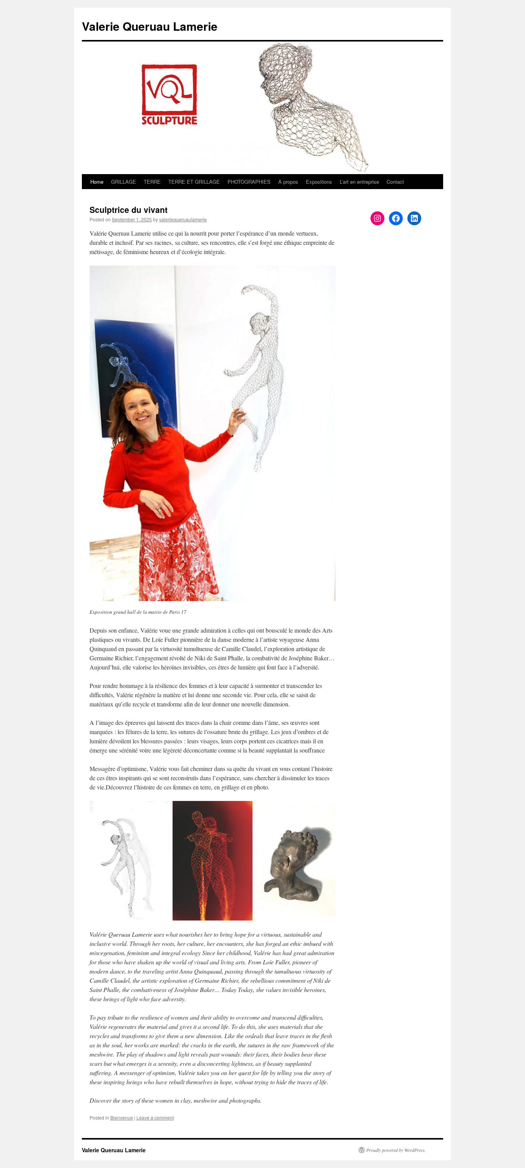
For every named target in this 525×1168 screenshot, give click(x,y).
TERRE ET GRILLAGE (194, 181)
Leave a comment (155, 1117)
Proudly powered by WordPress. (396, 1150)
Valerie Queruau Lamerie (150, 26)
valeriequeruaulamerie (183, 219)
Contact (395, 181)
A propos (288, 181)
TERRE (152, 181)
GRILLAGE (123, 181)
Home (96, 181)
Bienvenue (121, 1117)
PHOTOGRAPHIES (249, 181)
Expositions (319, 181)
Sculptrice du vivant (129, 209)
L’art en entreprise (359, 181)
